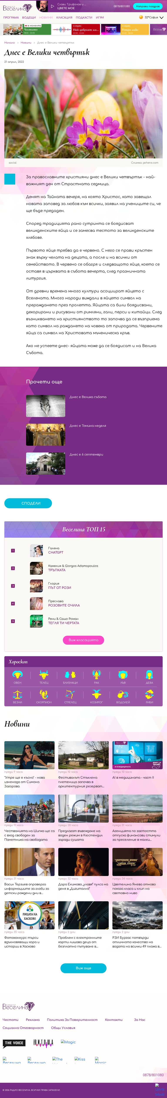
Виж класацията (83, 640)
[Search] (109, 17)
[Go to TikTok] (133, 17)
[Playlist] (107, 6)
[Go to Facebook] (117, 17)
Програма (11, 17)
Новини (46, 17)
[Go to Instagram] (125, 17)
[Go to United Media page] (159, 1090)
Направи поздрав (148, 6)
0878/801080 (122, 6)
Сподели (31, 503)
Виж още (83, 968)
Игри (100, 17)
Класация (64, 17)
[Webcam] (97, 6)
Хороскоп (18, 661)
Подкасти (84, 17)
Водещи (29, 17)
